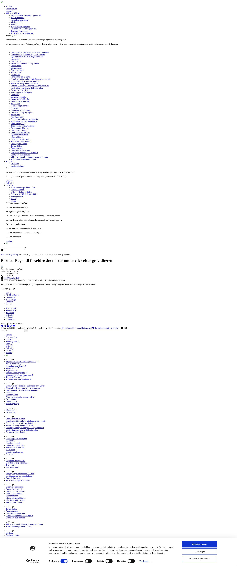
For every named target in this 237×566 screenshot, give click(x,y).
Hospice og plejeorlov (19, 106)
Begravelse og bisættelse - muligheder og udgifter (30, 52)
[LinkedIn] (8, 326)
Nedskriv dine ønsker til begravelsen (25, 63)
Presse (13, 201)
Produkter (15, 164)
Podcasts (9, 302)
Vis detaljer (144, 561)
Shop (8, 161)
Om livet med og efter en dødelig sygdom (27, 88)
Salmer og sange (17, 70)
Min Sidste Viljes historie (20, 141)
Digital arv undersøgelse (20, 155)
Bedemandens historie (19, 128)
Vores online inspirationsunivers (23, 159)
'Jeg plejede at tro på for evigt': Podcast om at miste (30, 79)
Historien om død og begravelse (23, 29)
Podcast (9, 11)
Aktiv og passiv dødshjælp (21, 92)
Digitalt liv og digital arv (20, 110)
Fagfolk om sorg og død (20, 150)
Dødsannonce (16, 68)
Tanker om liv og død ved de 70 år (24, 83)
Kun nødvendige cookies (199, 559)
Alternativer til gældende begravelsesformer (28, 54)
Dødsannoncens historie (20, 132)
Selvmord (14, 108)
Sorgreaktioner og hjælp (20, 27)
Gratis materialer (17, 166)
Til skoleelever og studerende (22, 33)
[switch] (88, 561)
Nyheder (9, 317)
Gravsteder (15, 59)
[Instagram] (5, 326)
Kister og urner (17, 61)
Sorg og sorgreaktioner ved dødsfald (25, 119)
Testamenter (15, 115)
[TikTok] (11, 326)
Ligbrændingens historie (20, 139)
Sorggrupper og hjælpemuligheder (24, 121)
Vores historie (11, 308)
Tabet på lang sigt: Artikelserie (22, 126)
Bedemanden (16, 66)
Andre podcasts (17, 196)
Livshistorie (15, 75)
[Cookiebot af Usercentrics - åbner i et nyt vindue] (33, 561)
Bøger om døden (17, 148)
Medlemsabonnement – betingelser (105, 328)
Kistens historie (17, 137)
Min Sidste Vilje (17, 117)
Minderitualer (16, 72)
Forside (9, 6)
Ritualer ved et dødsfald (20, 101)
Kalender (9, 183)
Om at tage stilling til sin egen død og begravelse (30, 86)
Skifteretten (15, 104)
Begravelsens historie (19, 130)
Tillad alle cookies (199, 544)
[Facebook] (2, 326)
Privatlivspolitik (68, 328)
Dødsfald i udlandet (18, 97)
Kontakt (9, 241)
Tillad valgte (199, 552)
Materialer (10, 313)
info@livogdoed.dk (11, 278)
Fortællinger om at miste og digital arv (25, 81)
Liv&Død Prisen (17, 190)
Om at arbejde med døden (21, 90)
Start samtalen (11, 9)
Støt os (13, 199)
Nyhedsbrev (10, 319)
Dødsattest (15, 95)
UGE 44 (9, 181)
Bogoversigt (13, 254)
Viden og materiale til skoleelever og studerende (29, 157)
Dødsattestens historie (19, 135)
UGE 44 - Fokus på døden (21, 192)
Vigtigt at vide (16, 22)
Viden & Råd (11, 310)
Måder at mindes (17, 18)
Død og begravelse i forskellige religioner (27, 57)
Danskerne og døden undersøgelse (24, 153)
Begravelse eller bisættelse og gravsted (26, 15)
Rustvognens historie (19, 144)
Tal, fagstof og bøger (19, 31)
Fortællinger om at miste (20, 77)
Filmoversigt (11, 299)
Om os (9, 185)
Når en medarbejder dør (20, 99)
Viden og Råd (11, 13)
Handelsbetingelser (83, 328)
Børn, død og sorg (18, 124)
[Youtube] (14, 326)
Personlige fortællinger (20, 20)
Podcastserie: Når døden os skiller (24, 194)
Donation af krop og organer (22, 112)
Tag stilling (15, 24)
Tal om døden (16, 146)
